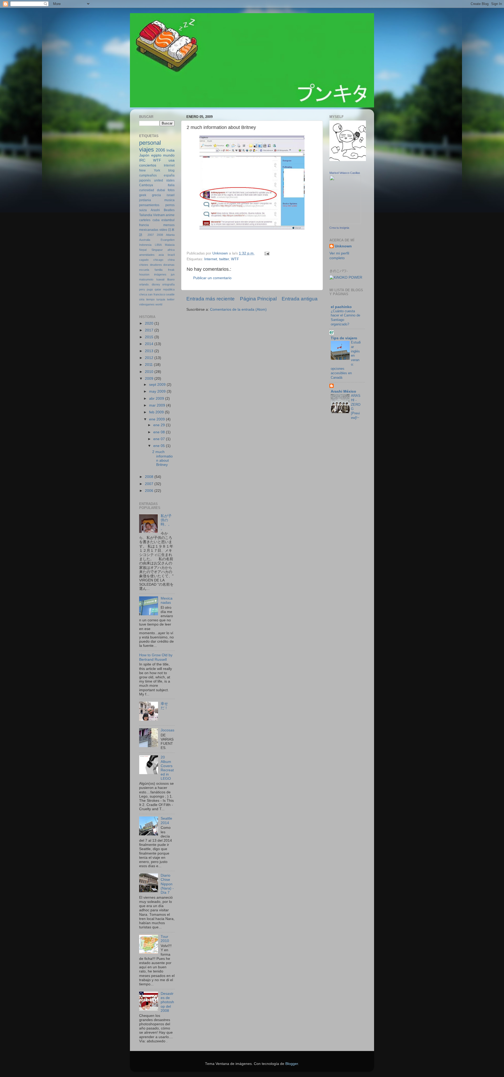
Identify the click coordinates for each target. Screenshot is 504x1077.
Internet (210, 259)
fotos (171, 190)
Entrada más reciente (210, 298)
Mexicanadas (166, 600)
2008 (160, 234)
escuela (144, 269)
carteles (144, 220)
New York (149, 170)
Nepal (142, 249)
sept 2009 (158, 385)
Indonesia (145, 244)
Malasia (170, 244)
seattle (170, 294)
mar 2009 (157, 405)
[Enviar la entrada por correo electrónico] (266, 253)
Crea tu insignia (339, 227)
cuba (156, 220)
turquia (160, 299)
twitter (224, 259)
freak (171, 269)
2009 (149, 379)
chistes (143, 264)
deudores (156, 264)
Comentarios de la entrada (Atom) (238, 309)
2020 (149, 323)
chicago (158, 259)
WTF (235, 259)
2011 (149, 365)
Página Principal (258, 298)
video (163, 230)
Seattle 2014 (166, 820)
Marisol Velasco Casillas (344, 172)
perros (170, 205)
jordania (145, 200)
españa (169, 175)
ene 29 (159, 425)
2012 (149, 358)
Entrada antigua (300, 298)
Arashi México (343, 391)
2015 (149, 337)
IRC (142, 160)
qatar (158, 289)
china (171, 259)
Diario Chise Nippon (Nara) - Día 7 (167, 883)
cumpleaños (148, 175)
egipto (156, 155)
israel (171, 195)
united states (164, 180)
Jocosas (167, 730)
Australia (144, 239)
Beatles (169, 210)
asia (161, 254)
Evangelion (168, 239)
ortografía (168, 284)
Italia (171, 185)
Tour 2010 (165, 939)
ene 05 (159, 446)
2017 (149, 330)
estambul (168, 220)
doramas (169, 264)
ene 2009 (157, 419)
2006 (160, 150)
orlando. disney (149, 284)
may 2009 (158, 391)
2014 (149, 344)
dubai (161, 190)
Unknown (343, 246)
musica (169, 200)
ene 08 (159, 432)
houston (144, 274)
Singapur (157, 249)
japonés (145, 180)
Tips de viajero (344, 338)
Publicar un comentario (212, 278)
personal (150, 142)
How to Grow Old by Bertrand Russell (155, 657)
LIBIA (158, 244)
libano (171, 279)
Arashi (155, 210)
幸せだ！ (164, 706)
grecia (156, 195)
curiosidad (146, 190)
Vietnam (159, 215)
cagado (144, 259)
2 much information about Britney (162, 458)
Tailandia (145, 215)
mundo (169, 155)
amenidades (147, 254)
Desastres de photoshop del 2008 (167, 1002)
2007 (151, 234)
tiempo (150, 299)
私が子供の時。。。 (166, 522)
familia (158, 269)
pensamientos (149, 205)
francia (144, 225)
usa (172, 160)
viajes (146, 149)
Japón (144, 155)
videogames (147, 304)
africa (171, 249)
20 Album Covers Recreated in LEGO (167, 768)
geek (142, 195)
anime (170, 215)
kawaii (160, 279)
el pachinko (341, 307)
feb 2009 (157, 412)
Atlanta (170, 234)
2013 (149, 351)
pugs (150, 289)
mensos (169, 225)
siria (141, 299)
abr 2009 (157, 398)
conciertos (147, 165)
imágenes (160, 274)
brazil (171, 254)
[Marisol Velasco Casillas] (345, 223)
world (158, 304)
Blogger (291, 1064)
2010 (149, 372)
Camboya (146, 185)
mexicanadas (148, 230)
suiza (143, 210)
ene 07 (159, 439)
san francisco (156, 294)
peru (142, 289)
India (170, 150)
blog (171, 170)
